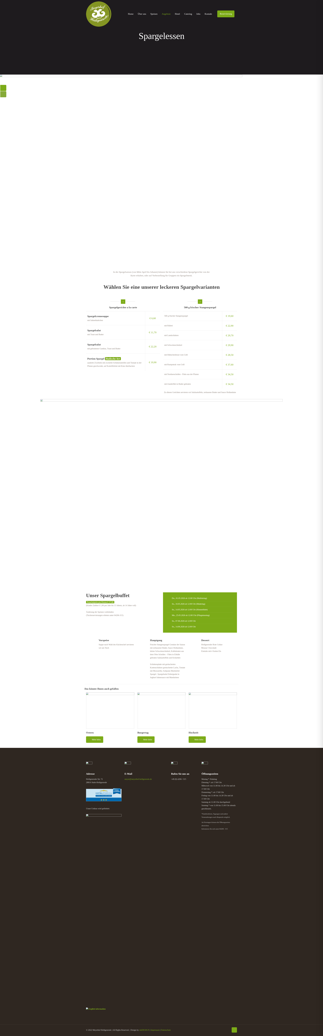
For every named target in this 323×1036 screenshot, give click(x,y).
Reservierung (226, 14)
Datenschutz (166, 1030)
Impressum (155, 1030)
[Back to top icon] (234, 1030)
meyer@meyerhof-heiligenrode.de (138, 779)
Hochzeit (193, 732)
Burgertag (143, 732)
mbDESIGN (144, 1030)
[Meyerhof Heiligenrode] (98, 14)
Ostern (90, 732)
